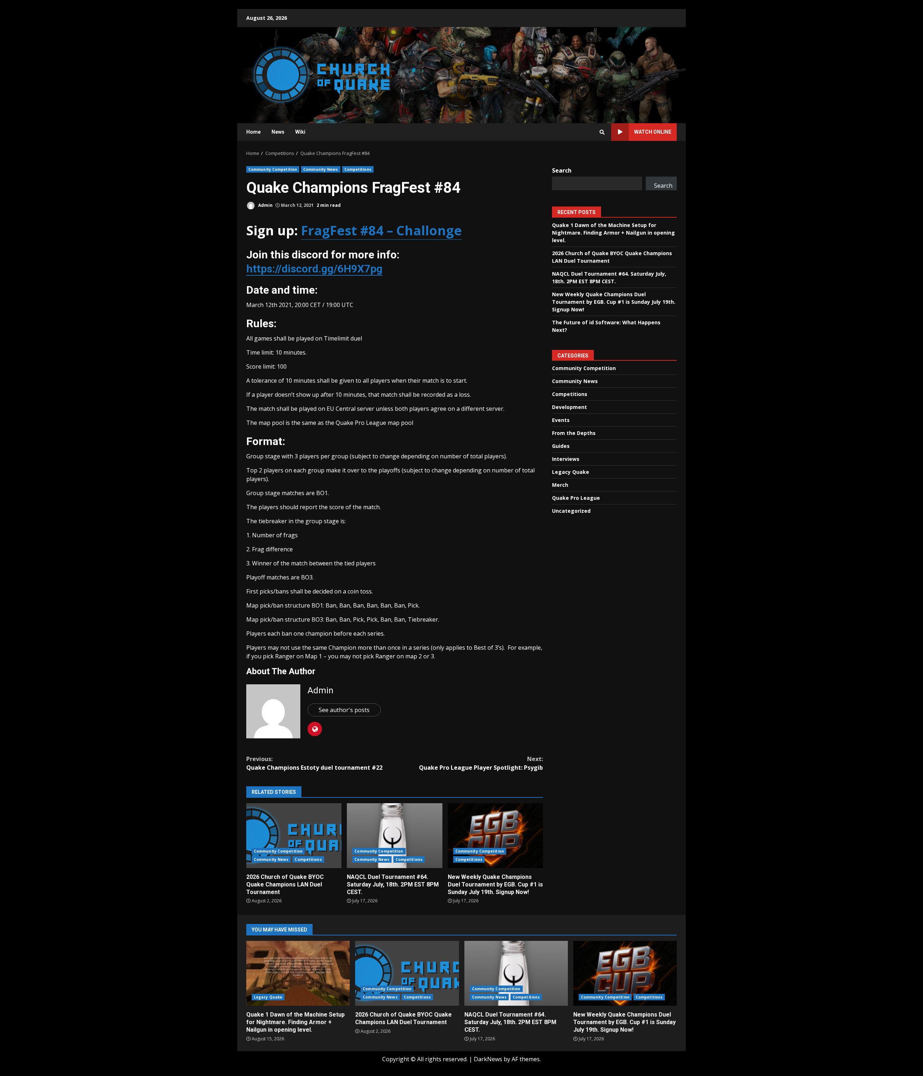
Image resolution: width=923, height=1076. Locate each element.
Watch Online (652, 132)
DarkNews (488, 1059)
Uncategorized (571, 510)
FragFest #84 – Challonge (381, 230)
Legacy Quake (570, 471)
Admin (265, 205)
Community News (320, 169)
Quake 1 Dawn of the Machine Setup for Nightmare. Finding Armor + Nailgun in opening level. (613, 232)
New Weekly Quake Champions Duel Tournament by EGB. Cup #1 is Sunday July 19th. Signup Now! (495, 835)
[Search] (602, 132)
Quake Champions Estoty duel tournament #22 (314, 763)
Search (561, 170)
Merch (560, 484)
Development (569, 407)
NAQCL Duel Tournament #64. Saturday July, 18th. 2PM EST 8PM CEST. (394, 835)
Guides (561, 446)
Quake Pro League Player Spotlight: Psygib (481, 763)
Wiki (300, 132)
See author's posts (344, 710)
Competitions (357, 169)
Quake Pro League (576, 497)
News (277, 132)
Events (561, 420)
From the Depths (574, 433)
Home (253, 132)
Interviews (565, 458)
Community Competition (272, 169)
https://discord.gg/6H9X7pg (314, 268)
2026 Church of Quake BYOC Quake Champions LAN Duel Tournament (293, 835)
